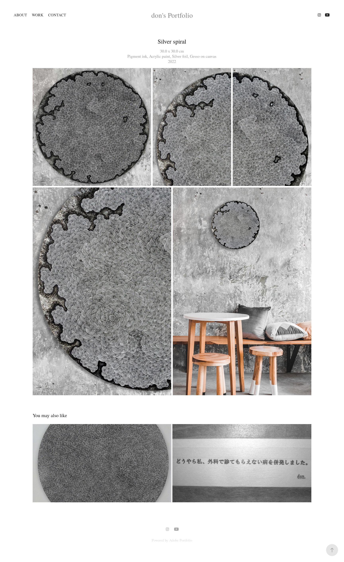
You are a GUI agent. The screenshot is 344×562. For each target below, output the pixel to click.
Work (37, 14)
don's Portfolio (172, 15)
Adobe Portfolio (180, 540)
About (20, 14)
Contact (57, 14)
